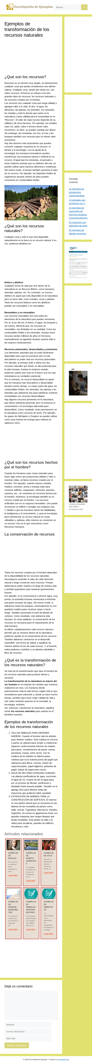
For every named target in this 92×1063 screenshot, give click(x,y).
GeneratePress (63, 1059)
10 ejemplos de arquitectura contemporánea (76, 192)
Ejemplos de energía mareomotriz (13, 907)
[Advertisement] (31, 58)
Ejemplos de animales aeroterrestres (31, 907)
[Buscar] (84, 7)
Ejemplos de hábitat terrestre (31, 858)
